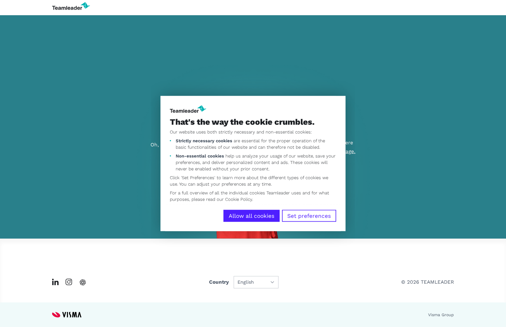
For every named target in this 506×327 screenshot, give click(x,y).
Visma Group (441, 314)
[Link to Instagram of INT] (69, 282)
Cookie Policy (238, 199)
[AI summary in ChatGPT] (82, 282)
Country (219, 282)
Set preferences (309, 216)
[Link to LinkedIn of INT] (55, 282)
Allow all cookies (251, 216)
